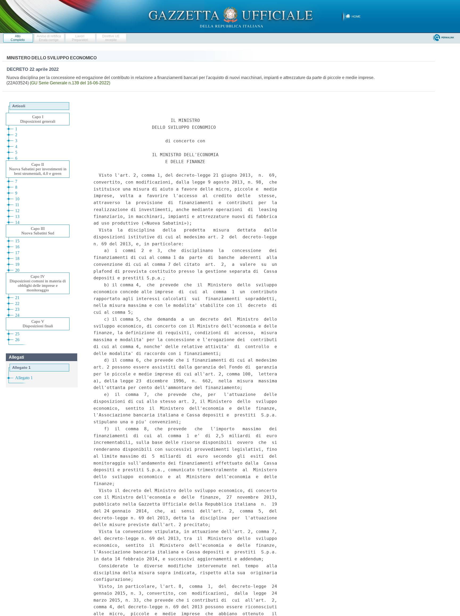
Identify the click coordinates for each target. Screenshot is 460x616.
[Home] (230, 16)
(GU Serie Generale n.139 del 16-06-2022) (70, 83)
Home (356, 16)
